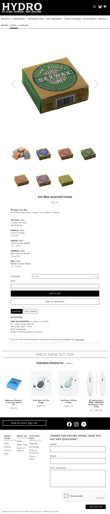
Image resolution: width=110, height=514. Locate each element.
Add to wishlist (55, 301)
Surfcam (24, 25)
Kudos (56, 511)
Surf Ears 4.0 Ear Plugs (41, 401)
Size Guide (34, 447)
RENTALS (102, 19)
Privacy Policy (32, 457)
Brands (4, 25)
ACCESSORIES (89, 19)
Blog (6, 453)
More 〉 (69, 363)
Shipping (33, 443)
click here (79, 339)
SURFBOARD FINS (35, 19)
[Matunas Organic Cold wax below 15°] (14, 383)
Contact (7, 450)
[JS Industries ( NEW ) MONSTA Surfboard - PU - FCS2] (96, 383)
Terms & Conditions (34, 451)
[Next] (96, 84)
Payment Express (21, 449)
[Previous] (13, 84)
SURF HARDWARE (53, 19)
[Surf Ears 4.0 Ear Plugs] (41, 383)
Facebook (69, 424)
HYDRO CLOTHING (72, 19)
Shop (6, 443)
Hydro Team (22, 444)
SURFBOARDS (18, 19)
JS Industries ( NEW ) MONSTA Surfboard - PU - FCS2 (96, 403)
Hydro (13, 25)
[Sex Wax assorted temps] (21, 153)
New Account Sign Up (24, 422)
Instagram (76, 424)
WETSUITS (5, 19)
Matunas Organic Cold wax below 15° (13, 402)
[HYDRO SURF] (22, 8)
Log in (99, 6)
